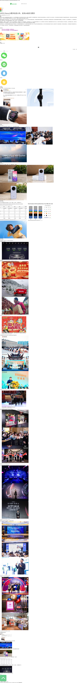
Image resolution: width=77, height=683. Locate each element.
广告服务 (4, 681)
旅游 (7, 0)
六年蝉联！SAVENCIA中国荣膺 (4, 576)
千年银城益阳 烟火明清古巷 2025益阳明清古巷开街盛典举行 (8, 335)
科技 (19, 0)
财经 (13, 0)
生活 (9, 0)
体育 (5, 0)
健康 (15, 0)
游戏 (6, 0)
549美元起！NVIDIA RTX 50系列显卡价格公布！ (7, 240)
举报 (0, 42)
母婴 (10, 0)
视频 (12, 0)
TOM (0, 315)
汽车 (17, 0)
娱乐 (3, 0)
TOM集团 (1, 681)
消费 (16, 0)
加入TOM (7, 681)
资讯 (2, 0)
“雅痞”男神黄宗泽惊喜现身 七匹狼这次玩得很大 (6, 409)
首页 (0, 0)
